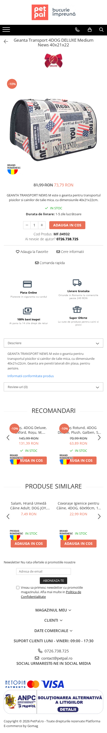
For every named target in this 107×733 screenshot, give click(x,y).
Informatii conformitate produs (30, 376)
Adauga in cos (67, 225)
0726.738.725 (56, 650)
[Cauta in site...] (101, 30)
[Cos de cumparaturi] (89, 30)
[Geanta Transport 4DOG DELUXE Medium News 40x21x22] (53, 127)
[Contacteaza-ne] (77, 30)
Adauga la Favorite (33, 251)
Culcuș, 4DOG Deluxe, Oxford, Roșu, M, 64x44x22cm (28, 430)
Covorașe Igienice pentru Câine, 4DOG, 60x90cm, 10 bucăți (78, 505)
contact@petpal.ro (56, 658)
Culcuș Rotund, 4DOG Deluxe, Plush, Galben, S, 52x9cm (78, 430)
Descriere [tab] (14, 343)
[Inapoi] (3, 41)
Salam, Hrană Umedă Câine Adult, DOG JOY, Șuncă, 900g (28, 505)
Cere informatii (72, 251)
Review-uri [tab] (18, 387)
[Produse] (6, 31)
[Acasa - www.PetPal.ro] (53, 12)
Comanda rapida (52, 262)
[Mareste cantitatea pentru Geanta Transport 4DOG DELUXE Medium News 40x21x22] (42, 225)
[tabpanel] (53, 127)
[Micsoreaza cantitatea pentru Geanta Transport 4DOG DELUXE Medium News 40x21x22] (27, 225)
